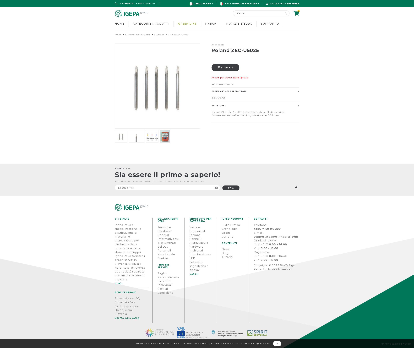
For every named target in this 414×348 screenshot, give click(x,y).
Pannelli (196, 238)
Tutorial (227, 257)
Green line (187, 23)
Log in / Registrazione (284, 3)
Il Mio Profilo (231, 225)
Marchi (211, 23)
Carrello (227, 236)
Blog (225, 253)
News (225, 249)
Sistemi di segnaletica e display (199, 266)
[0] (296, 14)
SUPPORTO (270, 23)
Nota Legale (166, 254)
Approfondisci (263, 343)
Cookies (163, 258)
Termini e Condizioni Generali (165, 231)
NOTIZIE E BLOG (239, 23)
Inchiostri (196, 250)
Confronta (224, 84)
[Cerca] (285, 13)
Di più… (119, 284)
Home (120, 23)
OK (277, 344)
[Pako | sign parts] (207, 207)
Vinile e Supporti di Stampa (198, 231)
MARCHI (194, 274)
